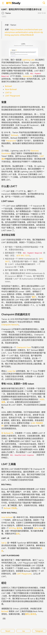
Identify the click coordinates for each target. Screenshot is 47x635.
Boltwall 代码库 (10, 508)
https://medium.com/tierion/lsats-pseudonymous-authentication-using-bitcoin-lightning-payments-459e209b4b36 (24, 32)
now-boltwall (7, 517)
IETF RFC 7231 (23, 255)
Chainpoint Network (10, 324)
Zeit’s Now (38, 528)
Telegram (39, 631)
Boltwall (8, 86)
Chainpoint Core (24, 347)
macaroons (27, 76)
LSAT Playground (12, 96)
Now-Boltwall (11, 89)
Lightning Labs (28, 60)
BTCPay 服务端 (15, 528)
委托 (34, 297)
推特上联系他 (30, 614)
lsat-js (4, 543)
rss (23, 631)
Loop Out (11, 371)
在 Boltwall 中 (7, 433)
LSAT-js (8, 92)
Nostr (7, 631)
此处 (18, 533)
